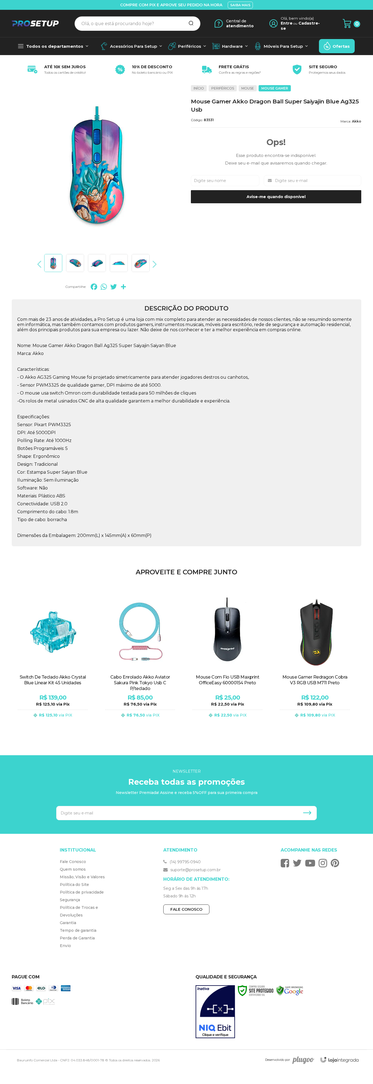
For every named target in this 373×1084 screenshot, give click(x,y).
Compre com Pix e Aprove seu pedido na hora (171, 4)
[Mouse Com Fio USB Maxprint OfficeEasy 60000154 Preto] (227, 660)
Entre (286, 23)
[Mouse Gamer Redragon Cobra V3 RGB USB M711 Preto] (315, 660)
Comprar (53, 720)
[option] (55, 69)
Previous (41, 264)
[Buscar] (189, 23)
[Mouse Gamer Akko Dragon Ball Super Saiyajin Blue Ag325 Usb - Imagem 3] (97, 263)
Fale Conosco (73, 861)
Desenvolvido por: (277, 1060)
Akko (356, 121)
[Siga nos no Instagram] (324, 863)
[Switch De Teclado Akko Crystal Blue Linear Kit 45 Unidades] (52, 660)
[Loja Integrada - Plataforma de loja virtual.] (339, 1060)
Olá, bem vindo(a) (297, 18)
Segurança (70, 899)
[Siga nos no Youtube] (311, 863)
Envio (65, 945)
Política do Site (74, 884)
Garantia (68, 922)
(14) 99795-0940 (184, 861)
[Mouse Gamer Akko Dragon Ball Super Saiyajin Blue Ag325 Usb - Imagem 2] (75, 263)
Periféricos (222, 88)
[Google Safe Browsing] (289, 990)
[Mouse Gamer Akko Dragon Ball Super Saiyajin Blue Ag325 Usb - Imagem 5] (141, 263)
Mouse (247, 88)
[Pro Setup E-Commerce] (35, 23)
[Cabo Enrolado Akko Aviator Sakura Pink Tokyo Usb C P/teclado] (140, 660)
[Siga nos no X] (298, 863)
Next (153, 264)
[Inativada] (215, 1011)
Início (199, 88)
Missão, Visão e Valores (82, 876)
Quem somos (73, 869)
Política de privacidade (82, 892)
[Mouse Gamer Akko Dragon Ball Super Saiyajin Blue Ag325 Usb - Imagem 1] (53, 263)
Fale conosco (186, 909)
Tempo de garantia (78, 930)
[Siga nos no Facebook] (286, 863)
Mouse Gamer (274, 88)
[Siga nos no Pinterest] (336, 863)
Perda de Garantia (77, 938)
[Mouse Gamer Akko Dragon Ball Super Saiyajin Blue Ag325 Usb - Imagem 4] (119, 263)
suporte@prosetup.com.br (195, 869)
